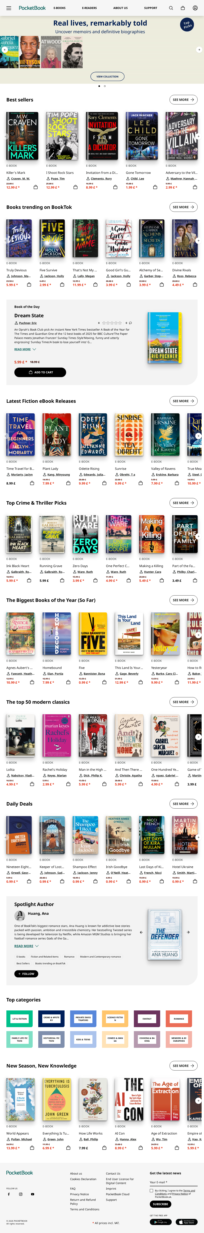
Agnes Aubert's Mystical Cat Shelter (20, 668)
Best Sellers (23, 963)
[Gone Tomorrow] (142, 136)
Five (82, 668)
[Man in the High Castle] (93, 735)
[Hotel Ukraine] (185, 835)
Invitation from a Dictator (102, 173)
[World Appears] (20, 1099)
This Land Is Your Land (129, 668)
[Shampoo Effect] (85, 835)
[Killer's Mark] (22, 136)
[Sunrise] (129, 434)
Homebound (52, 668)
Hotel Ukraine (182, 867)
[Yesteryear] (165, 633)
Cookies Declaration (83, 1179)
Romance (69, 956)
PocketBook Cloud (117, 1194)
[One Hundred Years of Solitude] (165, 735)
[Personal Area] (195, 8)
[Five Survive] (52, 238)
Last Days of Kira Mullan (152, 867)
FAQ (73, 1188)
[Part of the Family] (185, 534)
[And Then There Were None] (129, 735)
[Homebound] (57, 633)
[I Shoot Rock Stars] (62, 136)
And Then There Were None (129, 769)
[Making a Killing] (152, 534)
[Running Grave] (52, 534)
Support (111, 1200)
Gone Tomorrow (138, 173)
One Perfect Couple (118, 566)
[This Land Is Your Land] (129, 633)
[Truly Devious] (19, 238)
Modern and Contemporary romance (100, 956)
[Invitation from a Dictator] (102, 136)
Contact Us (113, 1173)
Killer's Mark (15, 173)
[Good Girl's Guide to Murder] (118, 238)
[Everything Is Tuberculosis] (57, 1099)
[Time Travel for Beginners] (20, 434)
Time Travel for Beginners (20, 468)
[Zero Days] (85, 534)
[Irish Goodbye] (118, 835)
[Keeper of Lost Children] (52, 835)
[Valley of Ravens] (165, 434)
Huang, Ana (38, 913)
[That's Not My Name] (85, 238)
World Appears (17, 1133)
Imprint (111, 1188)
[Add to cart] (35, 187)
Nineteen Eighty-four (19, 867)
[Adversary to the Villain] (182, 136)
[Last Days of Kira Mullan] (152, 835)
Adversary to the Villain (182, 173)
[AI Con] (129, 1099)
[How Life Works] (93, 1099)
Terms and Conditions (84, 1209)
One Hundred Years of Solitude (165, 769)
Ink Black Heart (17, 566)
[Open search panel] (171, 8)
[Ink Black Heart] (19, 534)
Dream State (29, 315)
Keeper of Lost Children (52, 867)
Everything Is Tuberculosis (57, 1133)
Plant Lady (50, 468)
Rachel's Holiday (55, 769)
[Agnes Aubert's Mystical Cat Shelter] (20, 633)
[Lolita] (20, 735)
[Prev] (5, 50)
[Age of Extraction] (165, 1099)
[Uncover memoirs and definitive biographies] (102, 50)
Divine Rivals (181, 270)
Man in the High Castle (93, 769)
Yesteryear (159, 668)
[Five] (93, 633)
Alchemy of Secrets (152, 270)
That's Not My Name (85, 270)
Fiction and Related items (45, 956)
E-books (21, 956)
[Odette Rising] (93, 434)
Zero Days (80, 566)
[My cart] (183, 8)
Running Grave (51, 566)
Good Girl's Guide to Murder (118, 270)
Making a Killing (151, 566)
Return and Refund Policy (83, 1202)
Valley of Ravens (163, 468)
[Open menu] (8, 8)
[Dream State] (165, 337)
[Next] (199, 50)
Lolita (10, 769)
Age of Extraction (164, 1133)
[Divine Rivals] (185, 238)
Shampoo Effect (85, 867)
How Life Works (91, 1133)
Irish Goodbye (116, 867)
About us (76, 1173)
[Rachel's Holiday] (57, 735)
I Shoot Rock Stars (60, 173)
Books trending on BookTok (50, 963)
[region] (102, 143)
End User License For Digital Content (120, 1181)
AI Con (120, 1133)
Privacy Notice (79, 1194)
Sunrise (120, 468)
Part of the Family (185, 566)
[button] (99, 86)
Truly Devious (16, 270)
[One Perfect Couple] (118, 534)
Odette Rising (89, 468)
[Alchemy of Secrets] (152, 238)
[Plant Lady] (57, 434)
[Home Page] (32, 8)
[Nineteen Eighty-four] (19, 835)
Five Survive (48, 270)
